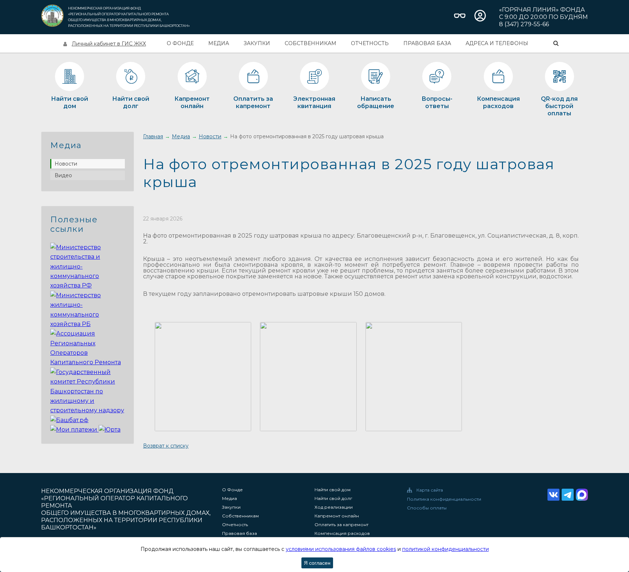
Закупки (257, 43)
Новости (66, 163)
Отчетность (370, 43)
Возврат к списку (166, 445)
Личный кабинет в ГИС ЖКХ (109, 43)
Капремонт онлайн (336, 516)
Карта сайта (429, 490)
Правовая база (427, 43)
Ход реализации (333, 507)
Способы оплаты (427, 508)
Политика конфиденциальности (444, 499)
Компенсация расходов (342, 533)
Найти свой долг (333, 498)
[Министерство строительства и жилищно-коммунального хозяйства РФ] (87, 285)
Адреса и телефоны (497, 43)
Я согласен (317, 563)
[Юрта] (109, 429)
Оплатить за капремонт (341, 525)
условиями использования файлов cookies (341, 549)
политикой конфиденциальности (445, 549)
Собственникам (310, 43)
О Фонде (180, 43)
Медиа (218, 43)
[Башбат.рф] (69, 420)
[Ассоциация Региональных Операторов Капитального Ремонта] (87, 362)
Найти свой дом (332, 490)
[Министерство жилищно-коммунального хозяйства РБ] (87, 324)
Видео (63, 175)
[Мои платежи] (74, 429)
